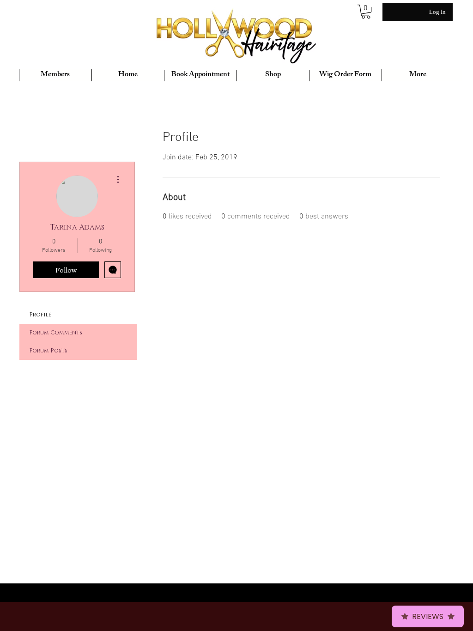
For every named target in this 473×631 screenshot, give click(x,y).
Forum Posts (48, 350)
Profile (40, 314)
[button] (366, 11)
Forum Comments (55, 332)
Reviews (427, 616)
